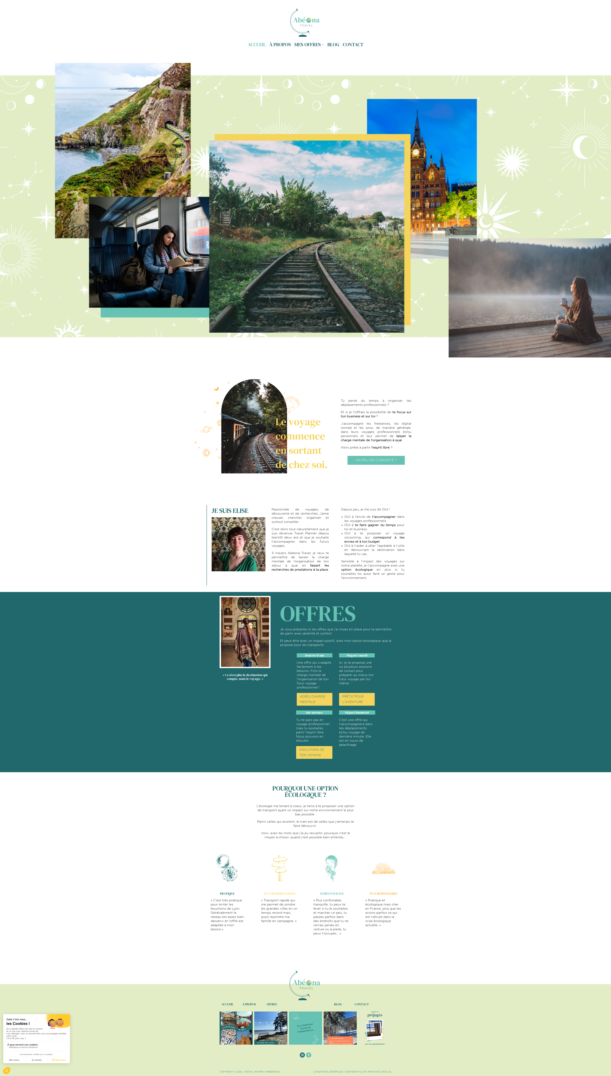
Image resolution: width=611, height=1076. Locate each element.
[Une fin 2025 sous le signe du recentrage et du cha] (340, 1028)
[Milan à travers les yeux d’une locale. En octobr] (236, 1028)
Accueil (257, 44)
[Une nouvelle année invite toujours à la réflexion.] (305, 1028)
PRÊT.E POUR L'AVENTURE (353, 699)
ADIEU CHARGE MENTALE (312, 699)
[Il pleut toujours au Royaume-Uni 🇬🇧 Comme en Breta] (374, 1028)
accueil (227, 1004)
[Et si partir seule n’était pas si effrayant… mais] (270, 1028)
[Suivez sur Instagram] (302, 1055)
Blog (333, 44)
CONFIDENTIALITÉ (355, 1072)
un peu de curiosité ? (376, 460)
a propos (249, 1004)
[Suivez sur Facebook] (308, 1055)
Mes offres (307, 44)
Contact (353, 44)
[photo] (239, 570)
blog (338, 1004)
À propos (280, 44)
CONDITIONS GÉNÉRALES (328, 1072)
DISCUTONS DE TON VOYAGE (311, 752)
